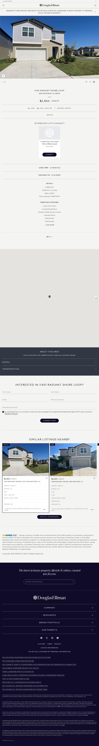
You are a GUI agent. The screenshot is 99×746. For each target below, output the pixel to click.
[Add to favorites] (47, 478)
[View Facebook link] (41, 638)
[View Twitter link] (47, 638)
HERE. (63, 725)
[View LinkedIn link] (57, 638)
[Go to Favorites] (96, 1)
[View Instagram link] (52, 638)
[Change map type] (96, 298)
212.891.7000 (27, 702)
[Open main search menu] (95, 5)
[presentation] (49, 47)
